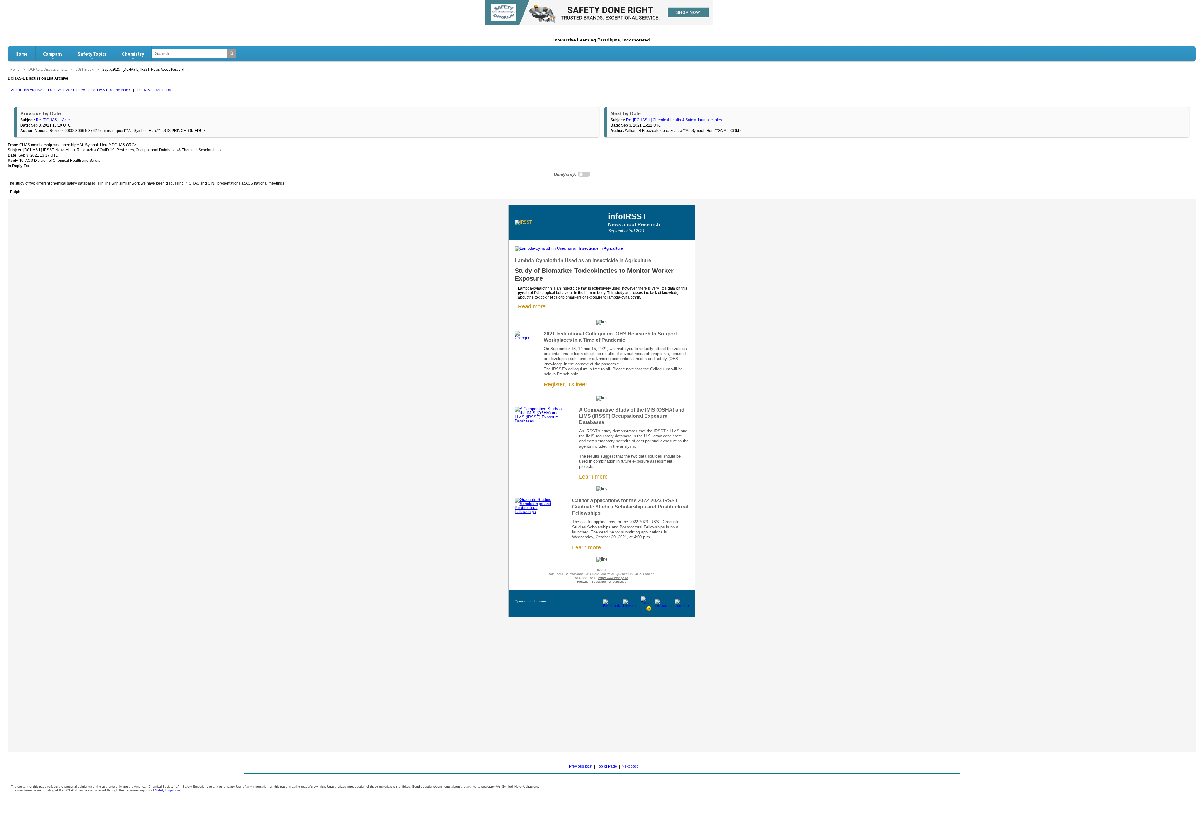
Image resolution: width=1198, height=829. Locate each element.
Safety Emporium (167, 790)
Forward (583, 581)
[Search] (231, 53)
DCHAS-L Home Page (156, 90)
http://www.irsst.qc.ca (613, 578)
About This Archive (26, 90)
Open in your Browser (530, 601)
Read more (532, 306)
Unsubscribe (617, 581)
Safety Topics (92, 53)
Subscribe (599, 581)
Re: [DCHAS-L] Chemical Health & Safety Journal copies (674, 120)
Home (21, 53)
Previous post (580, 766)
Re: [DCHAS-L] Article (54, 120)
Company (52, 53)
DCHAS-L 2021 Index (66, 90)
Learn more (586, 547)
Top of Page (607, 766)
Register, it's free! (565, 384)
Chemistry (133, 53)
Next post (630, 766)
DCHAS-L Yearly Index (110, 90)
